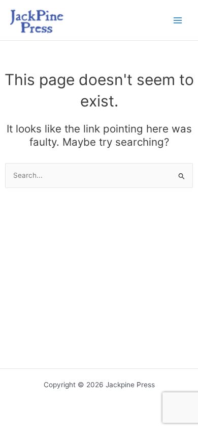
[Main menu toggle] (178, 20)
